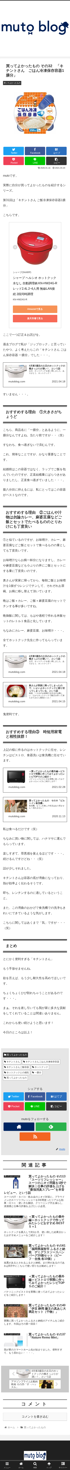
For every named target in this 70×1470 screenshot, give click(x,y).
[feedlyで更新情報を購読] (51, 1127)
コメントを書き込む (35, 1416)
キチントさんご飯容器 (17, 1067)
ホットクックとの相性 (17, 1072)
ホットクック (41, 1067)
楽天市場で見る (35, 318)
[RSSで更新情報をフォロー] (35, 1136)
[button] (62, 761)
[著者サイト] (19, 1127)
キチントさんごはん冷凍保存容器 (42, 1061)
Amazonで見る (35, 309)
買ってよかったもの (16, 1054)
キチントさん (13, 1061)
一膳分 (37, 1072)
